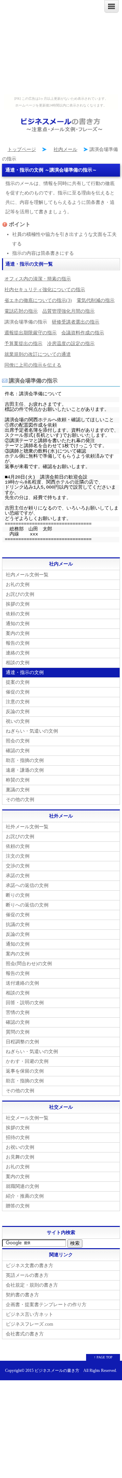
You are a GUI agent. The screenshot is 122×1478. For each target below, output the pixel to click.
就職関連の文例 (22, 1186)
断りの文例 (17, 895)
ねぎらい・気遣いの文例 (32, 731)
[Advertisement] (61, 47)
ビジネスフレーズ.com (29, 1324)
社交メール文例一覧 (27, 1117)
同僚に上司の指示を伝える (32, 365)
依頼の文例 (17, 613)
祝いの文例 (17, 721)
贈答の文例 (17, 1205)
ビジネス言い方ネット (29, 1314)
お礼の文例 (17, 584)
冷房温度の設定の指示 (71, 343)
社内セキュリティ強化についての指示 (44, 289)
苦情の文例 (17, 1012)
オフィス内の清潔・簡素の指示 (37, 278)
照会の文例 (17, 740)
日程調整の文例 (22, 1041)
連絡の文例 (17, 652)
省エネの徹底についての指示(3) (38, 300)
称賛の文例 (17, 779)
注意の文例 (17, 701)
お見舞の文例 (20, 1157)
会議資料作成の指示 (82, 332)
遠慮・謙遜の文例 (25, 770)
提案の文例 (17, 682)
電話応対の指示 (21, 311)
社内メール (65, 149)
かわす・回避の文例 (27, 1061)
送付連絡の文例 (22, 983)
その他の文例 (20, 799)
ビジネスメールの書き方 (57, 1370)
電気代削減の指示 (96, 300)
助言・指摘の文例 (25, 760)
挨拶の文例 (17, 604)
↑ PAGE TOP (103, 1357)
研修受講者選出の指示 (75, 322)
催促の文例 (17, 692)
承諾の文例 (17, 875)
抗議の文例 (17, 924)
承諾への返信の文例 (27, 885)
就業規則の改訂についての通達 (37, 354)
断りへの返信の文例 (27, 904)
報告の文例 (17, 643)
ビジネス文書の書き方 (29, 1265)
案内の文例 (17, 633)
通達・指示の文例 (25, 672)
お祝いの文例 (20, 1147)
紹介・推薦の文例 (25, 1196)
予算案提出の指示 (23, 343)
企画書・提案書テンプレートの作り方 (46, 1304)
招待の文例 (17, 1137)
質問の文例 (17, 1032)
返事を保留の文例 (25, 1071)
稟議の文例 (17, 789)
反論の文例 (17, 711)
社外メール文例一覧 (27, 826)
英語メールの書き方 (27, 1275)
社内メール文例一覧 (27, 574)
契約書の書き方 (22, 1294)
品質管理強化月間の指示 (68, 311)
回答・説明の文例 (25, 1002)
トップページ (21, 149)
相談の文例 (17, 662)
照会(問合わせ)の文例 (29, 963)
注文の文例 (17, 856)
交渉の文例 (17, 865)
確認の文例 (17, 750)
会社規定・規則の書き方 (32, 1285)
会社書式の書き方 (25, 1333)
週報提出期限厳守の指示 (30, 332)
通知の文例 (17, 623)
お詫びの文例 (20, 594)
